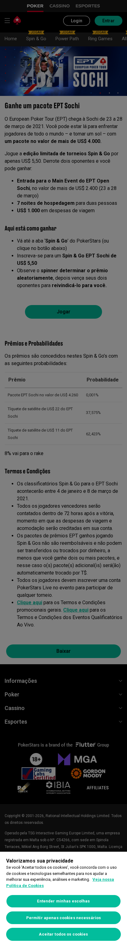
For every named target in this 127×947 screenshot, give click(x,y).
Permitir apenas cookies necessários (63, 917)
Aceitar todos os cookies (63, 934)
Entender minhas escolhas (63, 901)
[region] (63, 899)
